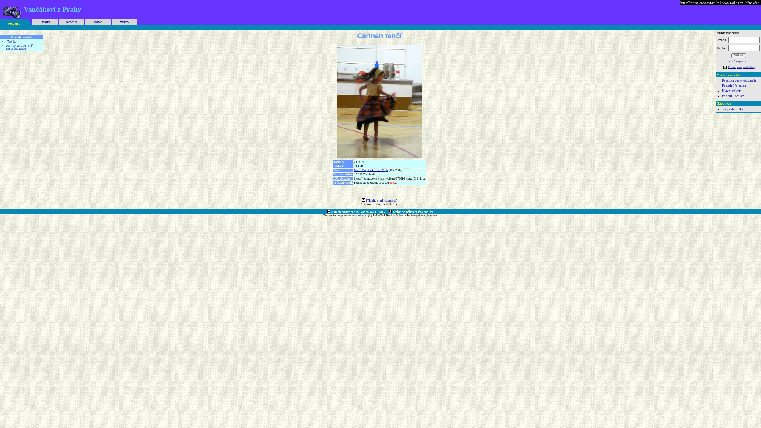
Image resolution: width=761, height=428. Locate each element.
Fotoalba (14, 23)
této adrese (359, 215)
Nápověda (752, 2)
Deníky (45, 22)
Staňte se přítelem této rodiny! (413, 211)
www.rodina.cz (732, 2)
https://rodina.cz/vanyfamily (699, 2)
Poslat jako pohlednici (741, 67)
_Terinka (11, 41)
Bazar (98, 22)
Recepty (71, 22)
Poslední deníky (733, 95)
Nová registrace (738, 61)
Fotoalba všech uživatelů (739, 80)
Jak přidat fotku (733, 109)
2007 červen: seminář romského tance (19, 47)
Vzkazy (124, 22)
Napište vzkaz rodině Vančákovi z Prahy (358, 211)
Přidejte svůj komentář (381, 200)
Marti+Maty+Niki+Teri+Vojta (371, 170)
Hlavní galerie (731, 90)
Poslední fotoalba (734, 85)
